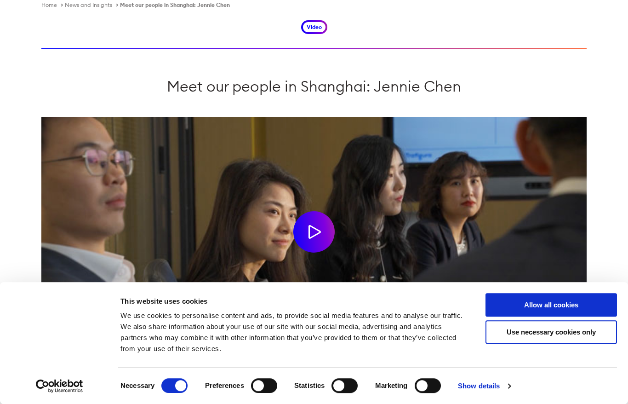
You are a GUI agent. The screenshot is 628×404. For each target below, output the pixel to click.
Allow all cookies (551, 305)
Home (49, 4)
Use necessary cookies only (551, 332)
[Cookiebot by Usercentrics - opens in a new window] (59, 386)
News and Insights (88, 4)
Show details (479, 386)
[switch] (264, 385)
